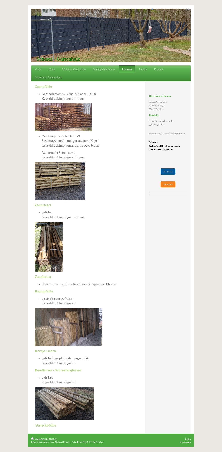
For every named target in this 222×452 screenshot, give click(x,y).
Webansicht (185, 441)
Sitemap (53, 438)
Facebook (168, 171)
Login (188, 438)
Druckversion (41, 438)
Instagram (168, 184)
